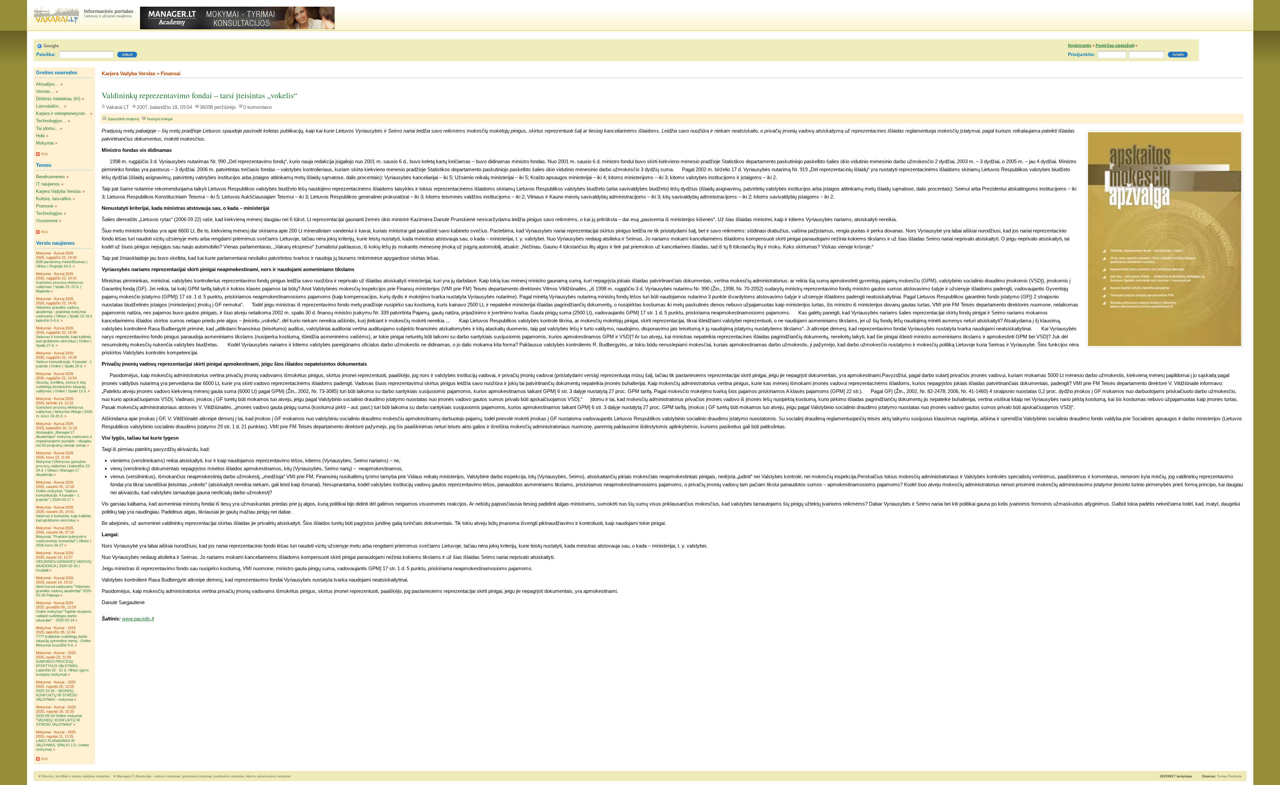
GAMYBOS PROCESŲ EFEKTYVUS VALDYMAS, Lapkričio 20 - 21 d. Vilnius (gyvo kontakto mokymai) (62, 667)
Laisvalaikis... (49, 106)
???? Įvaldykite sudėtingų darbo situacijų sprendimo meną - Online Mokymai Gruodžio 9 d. (63, 640)
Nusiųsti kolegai (159, 119)
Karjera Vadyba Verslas (58, 191)
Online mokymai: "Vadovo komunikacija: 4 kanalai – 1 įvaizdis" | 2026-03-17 (57, 495)
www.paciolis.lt (138, 618)
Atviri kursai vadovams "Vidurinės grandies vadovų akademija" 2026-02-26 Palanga (64, 591)
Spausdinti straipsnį (123, 119)
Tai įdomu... (47, 128)
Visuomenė (47, 220)
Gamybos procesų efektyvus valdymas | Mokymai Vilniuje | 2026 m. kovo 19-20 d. (64, 411)
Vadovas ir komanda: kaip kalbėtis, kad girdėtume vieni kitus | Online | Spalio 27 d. (64, 341)
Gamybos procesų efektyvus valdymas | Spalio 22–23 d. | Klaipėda (59, 286)
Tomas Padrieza (1229, 776)
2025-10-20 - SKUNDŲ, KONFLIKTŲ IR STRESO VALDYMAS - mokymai (56, 695)
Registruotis (1079, 45)
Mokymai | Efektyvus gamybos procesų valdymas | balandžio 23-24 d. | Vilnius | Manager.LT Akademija (63, 468)
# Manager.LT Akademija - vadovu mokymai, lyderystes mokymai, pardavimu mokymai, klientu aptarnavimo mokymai (202, 776)
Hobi (40, 135)
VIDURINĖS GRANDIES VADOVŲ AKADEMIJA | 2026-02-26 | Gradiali (64, 566)
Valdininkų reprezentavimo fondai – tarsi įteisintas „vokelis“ (199, 95)
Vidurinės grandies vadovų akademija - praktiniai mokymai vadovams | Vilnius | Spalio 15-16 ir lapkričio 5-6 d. (64, 313)
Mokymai (45, 143)
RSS (44, 154)
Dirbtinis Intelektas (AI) (58, 98)
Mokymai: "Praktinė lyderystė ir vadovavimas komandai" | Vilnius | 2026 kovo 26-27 (63, 541)
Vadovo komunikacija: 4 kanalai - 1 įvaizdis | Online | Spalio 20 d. (64, 364)
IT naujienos (48, 184)
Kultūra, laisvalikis (53, 198)
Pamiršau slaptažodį (1115, 45)
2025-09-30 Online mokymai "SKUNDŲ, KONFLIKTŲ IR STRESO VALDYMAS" (59, 720)
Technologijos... (51, 120)
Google (51, 45)
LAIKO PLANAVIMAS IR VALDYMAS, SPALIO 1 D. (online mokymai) (62, 745)
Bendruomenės (50, 176)
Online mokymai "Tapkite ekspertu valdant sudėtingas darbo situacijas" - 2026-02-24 (63, 615)
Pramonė (44, 205)
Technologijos (49, 213)
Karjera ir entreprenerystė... (62, 113)
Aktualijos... (47, 84)
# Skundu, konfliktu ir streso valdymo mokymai (74, 776)
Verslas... (45, 91)
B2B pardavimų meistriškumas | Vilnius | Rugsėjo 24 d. (61, 264)
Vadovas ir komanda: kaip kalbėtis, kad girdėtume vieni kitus (64, 518)
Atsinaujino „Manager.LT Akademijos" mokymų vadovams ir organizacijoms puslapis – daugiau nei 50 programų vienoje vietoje (64, 438)
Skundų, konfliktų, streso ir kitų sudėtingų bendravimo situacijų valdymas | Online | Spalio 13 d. (61, 386)
